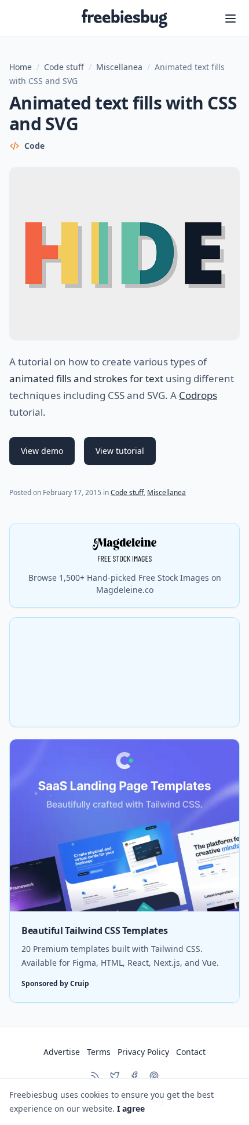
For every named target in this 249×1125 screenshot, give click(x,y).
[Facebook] (134, 1076)
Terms (99, 1051)
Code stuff (64, 66)
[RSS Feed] (95, 1076)
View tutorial (120, 450)
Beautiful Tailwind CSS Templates (94, 930)
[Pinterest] (154, 1076)
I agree (131, 1108)
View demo (42, 450)
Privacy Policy (143, 1051)
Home (20, 66)
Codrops (198, 395)
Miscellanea (119, 66)
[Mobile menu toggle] (230, 18)
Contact (191, 1051)
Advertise (61, 1051)
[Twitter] (114, 1076)
